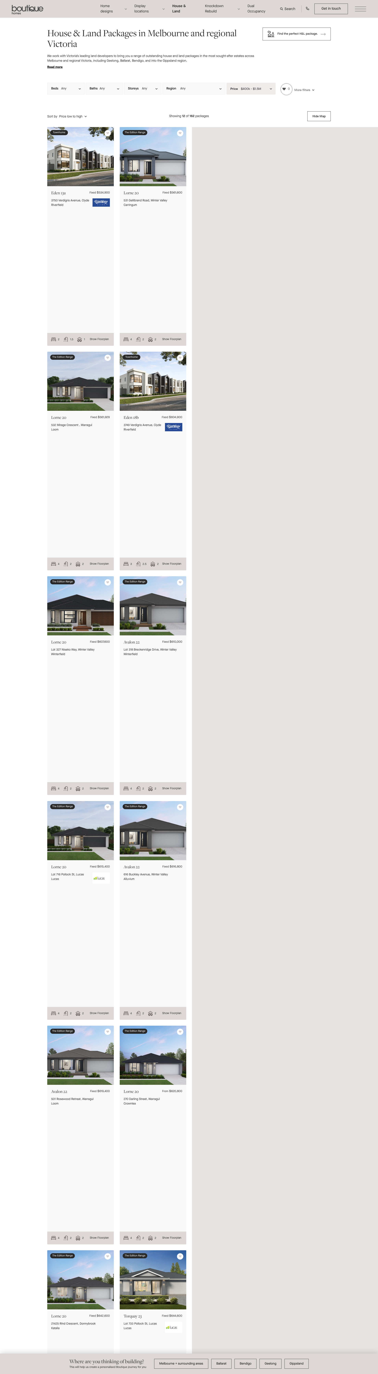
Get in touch (331, 8)
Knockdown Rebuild (214, 9)
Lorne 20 (131, 192)
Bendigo (245, 1364)
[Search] (289, 9)
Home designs (106, 9)
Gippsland (297, 1364)
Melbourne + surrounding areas (181, 1364)
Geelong (270, 1364)
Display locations (141, 9)
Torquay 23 (133, 1316)
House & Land (179, 9)
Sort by (52, 116)
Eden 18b (131, 417)
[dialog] (189, 1364)
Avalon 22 (132, 642)
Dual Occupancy (256, 9)
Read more (55, 67)
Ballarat (221, 1364)
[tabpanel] (80, 156)
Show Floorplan (99, 339)
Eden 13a (58, 192)
